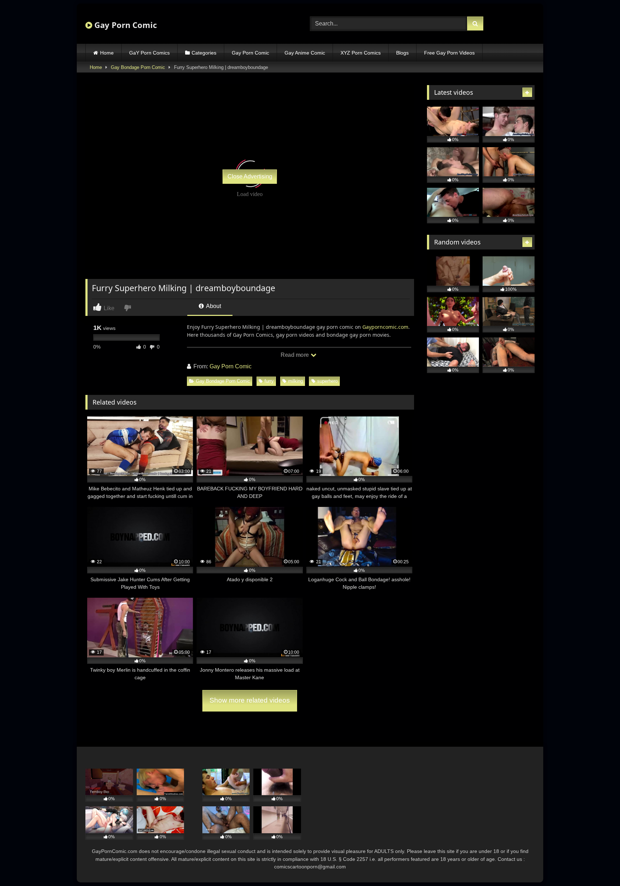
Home (107, 53)
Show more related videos (250, 700)
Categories (204, 53)
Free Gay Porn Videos (449, 53)
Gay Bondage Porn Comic (138, 67)
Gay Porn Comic (124, 24)
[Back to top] (598, 865)
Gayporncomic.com (385, 326)
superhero (327, 381)
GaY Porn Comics (149, 53)
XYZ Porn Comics (360, 53)
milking (295, 381)
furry (269, 381)
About (213, 306)
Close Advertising (249, 176)
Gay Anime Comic (305, 53)
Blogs (402, 53)
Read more (295, 355)
